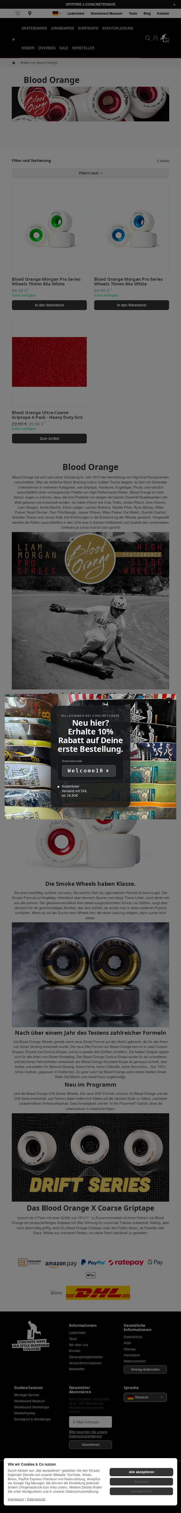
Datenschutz (36, 1499)
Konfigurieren (141, 1491)
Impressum (16, 1499)
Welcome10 (86, 771)
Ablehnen (141, 1481)
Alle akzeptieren (141, 1472)
